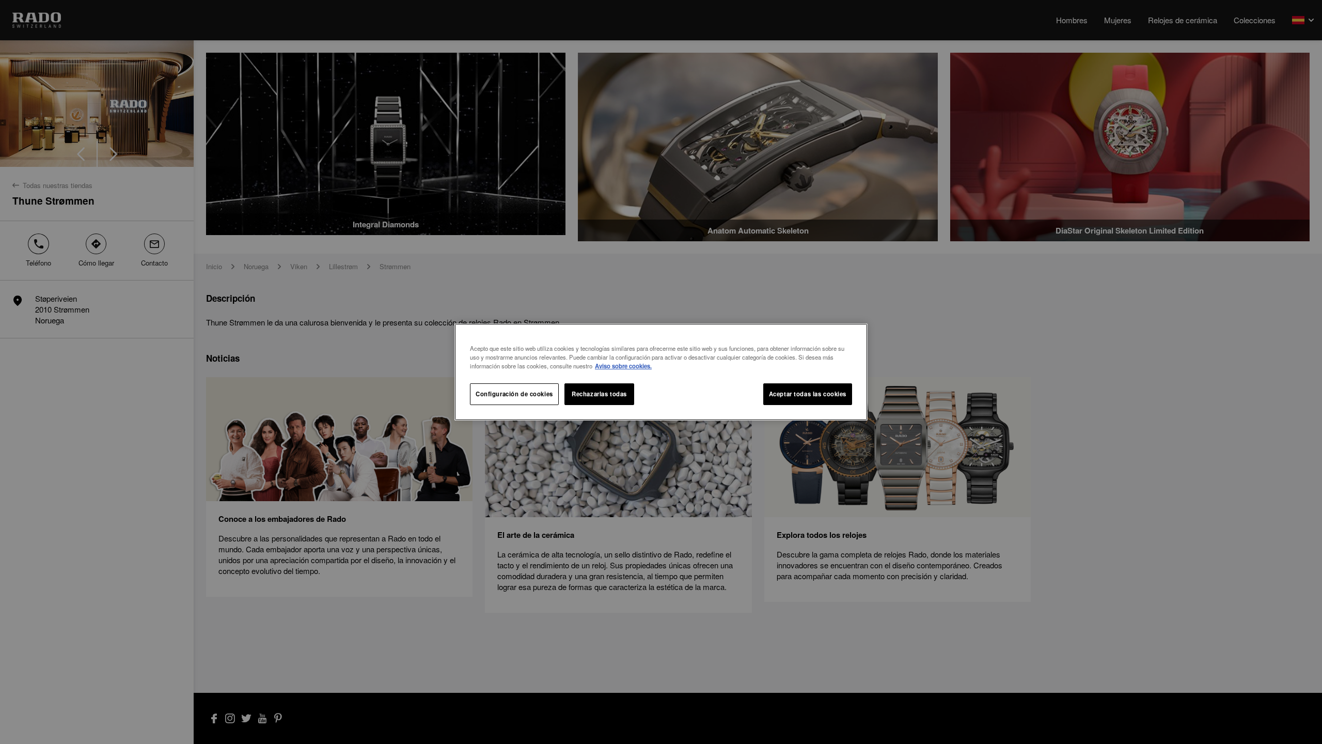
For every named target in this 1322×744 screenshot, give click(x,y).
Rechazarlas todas (599, 394)
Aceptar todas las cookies (807, 394)
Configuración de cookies (514, 394)
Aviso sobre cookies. (623, 366)
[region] (661, 372)
